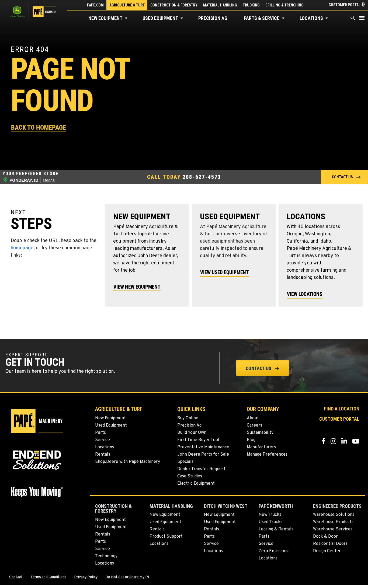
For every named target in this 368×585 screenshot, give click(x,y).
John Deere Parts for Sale (203, 454)
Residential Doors (330, 544)
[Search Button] (352, 19)
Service (102, 440)
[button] (126, 18)
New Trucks (270, 514)
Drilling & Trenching (284, 5)
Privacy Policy (86, 577)
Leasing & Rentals (276, 529)
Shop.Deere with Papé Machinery (127, 462)
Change (49, 180)
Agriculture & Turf (127, 5)
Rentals (102, 454)
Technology (106, 556)
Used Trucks (270, 522)
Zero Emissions (273, 551)
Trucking (251, 5)
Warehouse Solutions (333, 514)
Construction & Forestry (173, 5)
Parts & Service (261, 18)
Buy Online (187, 418)
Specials (185, 462)
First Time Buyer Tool (198, 440)
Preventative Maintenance (203, 447)
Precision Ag (212, 18)
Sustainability (260, 432)
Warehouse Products (333, 522)
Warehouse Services (332, 529)
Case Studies (189, 476)
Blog (251, 440)
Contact (16, 577)
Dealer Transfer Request (201, 469)
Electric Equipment (196, 483)
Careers (254, 425)
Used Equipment (160, 18)
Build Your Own (191, 432)
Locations (311, 18)
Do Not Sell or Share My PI (127, 577)
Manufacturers (261, 447)
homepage (22, 248)
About (253, 418)
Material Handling (220, 5)
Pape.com (95, 5)
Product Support (166, 536)
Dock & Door (325, 536)
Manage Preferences (267, 454)
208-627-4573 (202, 176)
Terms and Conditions (48, 577)
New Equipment (105, 18)
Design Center (327, 551)
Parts (100, 432)
